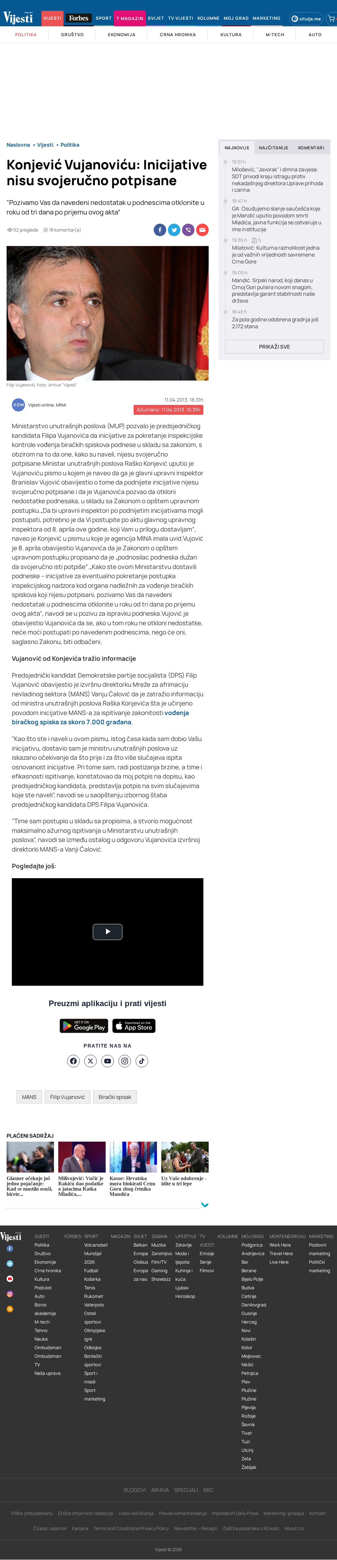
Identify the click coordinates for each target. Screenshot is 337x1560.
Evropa (141, 1253)
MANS (29, 1097)
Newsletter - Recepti (196, 1528)
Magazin (120, 1236)
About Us (294, 1528)
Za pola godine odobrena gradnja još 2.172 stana (275, 323)
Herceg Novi (249, 1326)
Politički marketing (319, 1266)
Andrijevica (253, 1253)
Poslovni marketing (319, 1249)
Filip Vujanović (67, 1097)
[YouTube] (107, 1061)
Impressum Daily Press (235, 1513)
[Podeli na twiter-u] (174, 230)
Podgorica (252, 1245)
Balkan (140, 1245)
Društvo (43, 1253)
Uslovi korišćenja (136, 1513)
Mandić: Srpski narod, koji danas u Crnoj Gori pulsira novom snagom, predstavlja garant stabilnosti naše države (273, 290)
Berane (249, 1271)
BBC (208, 1490)
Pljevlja (249, 1407)
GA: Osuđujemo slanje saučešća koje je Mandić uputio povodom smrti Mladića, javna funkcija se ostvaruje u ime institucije (277, 219)
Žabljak (249, 1467)
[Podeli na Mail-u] (202, 230)
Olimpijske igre (94, 1334)
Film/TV (159, 1262)
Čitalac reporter (50, 1528)
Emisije (207, 1253)
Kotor (247, 1347)
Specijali (186, 1490)
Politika (42, 1245)
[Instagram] (124, 1061)
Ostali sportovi (92, 1317)
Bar (245, 1262)
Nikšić (248, 1365)
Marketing (321, 1236)
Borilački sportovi (93, 1360)
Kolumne (228, 1236)
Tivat (247, 1433)
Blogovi (135, 1490)
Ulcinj (247, 1450)
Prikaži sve (274, 346)
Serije (205, 1262)
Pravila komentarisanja (183, 1513)
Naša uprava (48, 1373)
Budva (248, 1288)
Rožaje (249, 1416)
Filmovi (207, 1271)
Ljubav (182, 1288)
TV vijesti (207, 1240)
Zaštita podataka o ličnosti (251, 1528)
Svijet (140, 1236)
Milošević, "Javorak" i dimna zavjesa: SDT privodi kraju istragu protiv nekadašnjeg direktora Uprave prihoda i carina (277, 179)
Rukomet (93, 1296)
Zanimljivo (161, 1253)
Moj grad (253, 1236)
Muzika (158, 1245)
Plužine (249, 1390)
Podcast (43, 1288)
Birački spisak (115, 1097)
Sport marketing (94, 1394)
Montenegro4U (288, 1236)
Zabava (159, 1236)
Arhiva (160, 1490)
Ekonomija (45, 1262)
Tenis (89, 1288)
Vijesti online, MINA (47, 405)
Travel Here (281, 1253)
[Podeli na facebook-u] (160, 230)
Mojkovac (251, 1356)
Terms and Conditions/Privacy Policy (131, 1528)
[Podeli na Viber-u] (188, 230)
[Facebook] (73, 1061)
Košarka (92, 1279)
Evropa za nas (141, 1275)
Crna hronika (48, 1271)
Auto (39, 1296)
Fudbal (91, 1271)
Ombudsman (48, 1347)
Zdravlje (183, 1245)
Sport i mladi (90, 1377)
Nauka (41, 1339)
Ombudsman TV (48, 1360)
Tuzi (246, 1442)
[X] (90, 1061)
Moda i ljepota (182, 1257)
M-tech (42, 1322)
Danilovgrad (254, 1305)
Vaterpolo (94, 1305)
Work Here (280, 1245)
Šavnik (248, 1424)
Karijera (80, 1528)
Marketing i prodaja (284, 1513)
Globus (141, 1262)
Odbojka (92, 1347)
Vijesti (42, 1236)
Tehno (41, 1330)
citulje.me (310, 19)
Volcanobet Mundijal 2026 (96, 1253)
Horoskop (185, 1296)
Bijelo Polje (252, 1279)
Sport (91, 1236)
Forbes (73, 1236)
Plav (246, 1382)
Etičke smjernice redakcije (85, 1513)
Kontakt (317, 1513)
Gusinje (249, 1313)
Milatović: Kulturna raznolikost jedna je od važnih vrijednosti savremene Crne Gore (276, 254)
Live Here (279, 1262)
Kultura (42, 1279)
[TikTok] (142, 1061)
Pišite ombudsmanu (32, 1513)
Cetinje (249, 1296)
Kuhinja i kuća (184, 1275)
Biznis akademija (45, 1309)
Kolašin (249, 1339)
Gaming (159, 1271)
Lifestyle (185, 1236)
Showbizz (161, 1279)
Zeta (246, 1459)
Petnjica (250, 1373)
